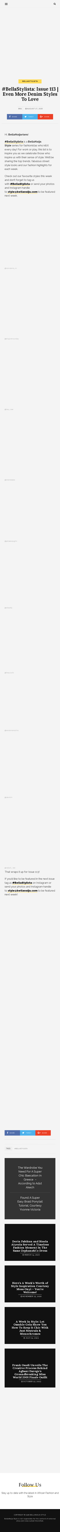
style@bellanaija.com (22, 191)
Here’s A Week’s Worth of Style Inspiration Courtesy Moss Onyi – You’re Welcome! (30, 1287)
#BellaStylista (20, 183)
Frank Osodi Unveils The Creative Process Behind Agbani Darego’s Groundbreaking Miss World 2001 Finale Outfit (30, 1371)
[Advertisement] (30, 41)
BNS (20, 109)
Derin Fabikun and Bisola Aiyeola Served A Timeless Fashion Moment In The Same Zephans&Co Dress (30, 1246)
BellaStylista (30, 81)
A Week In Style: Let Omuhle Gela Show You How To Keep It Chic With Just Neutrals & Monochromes (30, 1327)
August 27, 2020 (35, 109)
